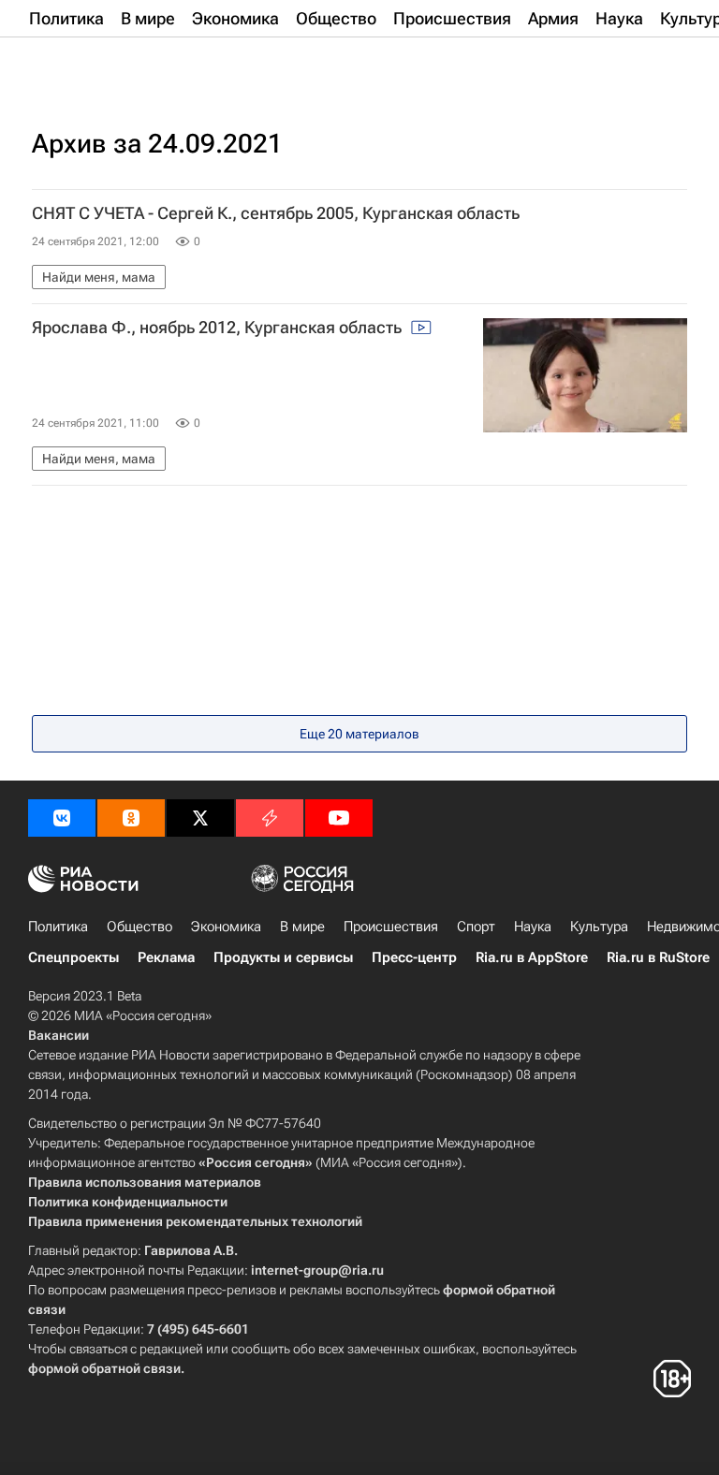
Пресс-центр (414, 957)
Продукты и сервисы (283, 957)
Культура (599, 926)
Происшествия (391, 926)
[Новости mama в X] (200, 818)
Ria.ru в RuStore (658, 957)
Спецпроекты (73, 957)
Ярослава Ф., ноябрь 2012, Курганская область (218, 327)
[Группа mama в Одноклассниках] (131, 818)
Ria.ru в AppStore (532, 957)
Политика (58, 926)
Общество (139, 926)
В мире (302, 926)
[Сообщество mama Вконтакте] (61, 818)
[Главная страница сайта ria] (121, 63)
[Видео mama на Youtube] (339, 818)
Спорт (476, 926)
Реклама (166, 957)
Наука (532, 926)
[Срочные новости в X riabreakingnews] (269, 818)
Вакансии (58, 1035)
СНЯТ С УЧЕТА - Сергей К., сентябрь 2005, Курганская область (276, 213)
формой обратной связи (104, 1368)
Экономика (226, 926)
